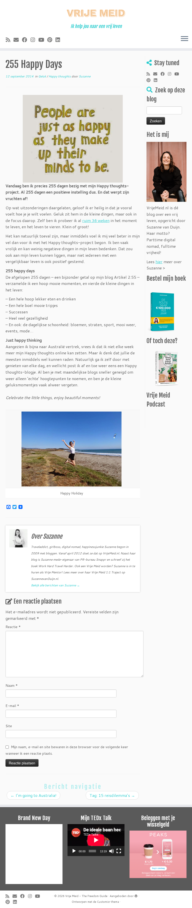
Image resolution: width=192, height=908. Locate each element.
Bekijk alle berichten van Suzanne (55, 585)
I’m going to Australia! (33, 795)
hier (159, 261)
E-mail (12, 705)
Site (9, 725)
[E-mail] (18, 39)
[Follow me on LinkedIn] (59, 39)
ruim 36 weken (96, 220)
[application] (96, 840)
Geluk (42, 76)
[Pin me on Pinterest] (51, 39)
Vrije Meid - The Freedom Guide (86, 896)
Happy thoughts (60, 76)
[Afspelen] (74, 851)
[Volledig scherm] (118, 851)
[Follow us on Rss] (10, 39)
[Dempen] (111, 851)
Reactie (13, 626)
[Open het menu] (184, 39)
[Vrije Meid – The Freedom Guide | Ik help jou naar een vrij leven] (96, 11)
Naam (12, 685)
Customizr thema (108, 902)
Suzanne (84, 76)
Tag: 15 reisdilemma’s (112, 795)
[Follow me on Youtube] (42, 39)
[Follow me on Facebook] (26, 39)
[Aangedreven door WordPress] (136, 895)
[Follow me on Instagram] (34, 39)
